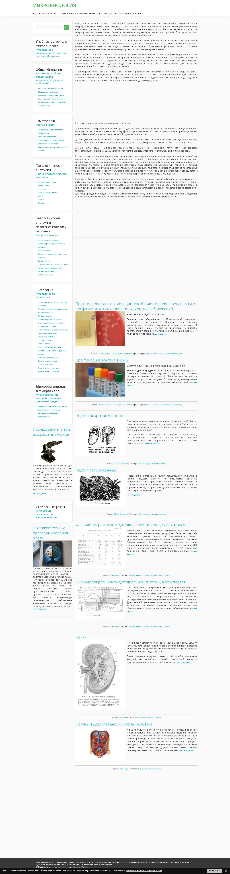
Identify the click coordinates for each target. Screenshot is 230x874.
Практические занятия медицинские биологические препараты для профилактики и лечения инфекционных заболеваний (135, 306)
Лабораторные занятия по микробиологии (163, 353)
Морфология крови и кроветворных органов (151, 575)
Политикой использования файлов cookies (144, 870)
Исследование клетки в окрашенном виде (52, 432)
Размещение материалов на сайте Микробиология (68, 867)
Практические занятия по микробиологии (116, 353)
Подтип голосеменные (95, 470)
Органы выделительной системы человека (113, 724)
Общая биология (121, 463)
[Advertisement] (136, 100)
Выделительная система (150, 717)
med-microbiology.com (103, 864)
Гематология (115, 575)
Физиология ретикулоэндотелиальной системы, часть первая (130, 581)
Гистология (123, 717)
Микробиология (54, 5)
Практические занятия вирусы (102, 360)
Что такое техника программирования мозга (50, 532)
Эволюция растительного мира (152, 463)
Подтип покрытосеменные (99, 415)
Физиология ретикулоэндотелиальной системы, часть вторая (130, 524)
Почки (81, 637)
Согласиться (214, 871)
